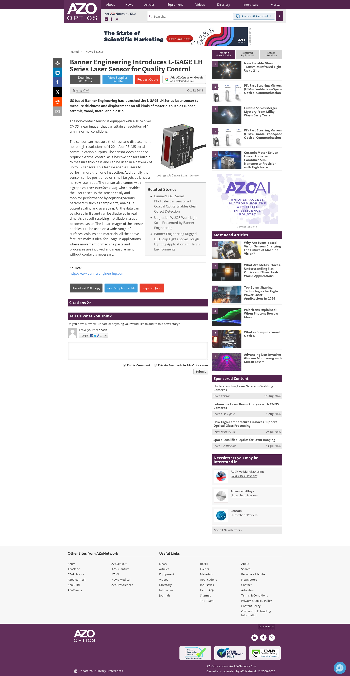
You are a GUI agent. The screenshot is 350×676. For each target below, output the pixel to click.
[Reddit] (57, 101)
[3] (226, 114)
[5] (226, 159)
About (245, 564)
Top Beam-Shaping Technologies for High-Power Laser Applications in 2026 (261, 292)
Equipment (166, 574)
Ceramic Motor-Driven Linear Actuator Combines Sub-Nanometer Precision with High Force (261, 159)
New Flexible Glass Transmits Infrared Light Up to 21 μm (263, 66)
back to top (265, 626)
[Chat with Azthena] (340, 668)
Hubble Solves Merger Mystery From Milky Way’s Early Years (260, 111)
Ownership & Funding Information (256, 613)
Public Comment (138, 365)
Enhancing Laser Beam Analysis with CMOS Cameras (246, 406)
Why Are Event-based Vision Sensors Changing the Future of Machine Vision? (262, 248)
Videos (163, 579)
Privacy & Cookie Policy (256, 601)
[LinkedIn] (57, 72)
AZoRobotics (76, 574)
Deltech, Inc (228, 432)
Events (204, 569)
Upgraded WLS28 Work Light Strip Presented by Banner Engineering (176, 222)
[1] (226, 70)
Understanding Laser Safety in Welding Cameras (243, 388)
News (89, 52)
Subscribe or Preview (244, 475)
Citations (78, 302)
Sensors (236, 511)
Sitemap (205, 595)
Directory (165, 585)
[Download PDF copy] (57, 63)
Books (204, 564)
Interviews (166, 590)
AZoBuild (74, 585)
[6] (226, 361)
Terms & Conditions (254, 595)
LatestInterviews (271, 54)
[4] (226, 137)
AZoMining (75, 590)
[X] (57, 92)
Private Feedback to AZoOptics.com (183, 365)
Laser (100, 52)
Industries (207, 585)
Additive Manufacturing (247, 471)
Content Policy (250, 606)
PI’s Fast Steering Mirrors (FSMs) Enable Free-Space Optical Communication (263, 89)
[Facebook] (57, 82)
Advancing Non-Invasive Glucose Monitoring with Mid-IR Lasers (263, 358)
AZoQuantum (120, 569)
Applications (208, 579)
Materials (206, 574)
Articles (164, 569)
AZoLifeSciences (122, 585)
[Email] (57, 111)
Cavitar (225, 396)
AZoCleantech (77, 579)
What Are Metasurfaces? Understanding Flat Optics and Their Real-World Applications (262, 270)
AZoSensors (119, 564)
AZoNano (74, 569)
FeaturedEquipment (247, 54)
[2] (226, 92)
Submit (201, 371)
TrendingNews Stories (223, 54)
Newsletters (249, 579)
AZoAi (115, 574)
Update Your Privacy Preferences (100, 671)
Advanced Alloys (242, 491)
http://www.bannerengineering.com (97, 273)
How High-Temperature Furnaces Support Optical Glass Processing (245, 424)
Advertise (247, 590)
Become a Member (254, 574)
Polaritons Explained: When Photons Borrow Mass (261, 313)
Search (246, 569)
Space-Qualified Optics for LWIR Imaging (244, 440)
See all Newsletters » (228, 530)
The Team (206, 601)
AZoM (71, 564)
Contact (246, 585)
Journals (164, 595)
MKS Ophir (228, 414)
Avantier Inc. (229, 446)
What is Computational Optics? (262, 334)
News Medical (120, 579)
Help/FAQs (207, 590)
